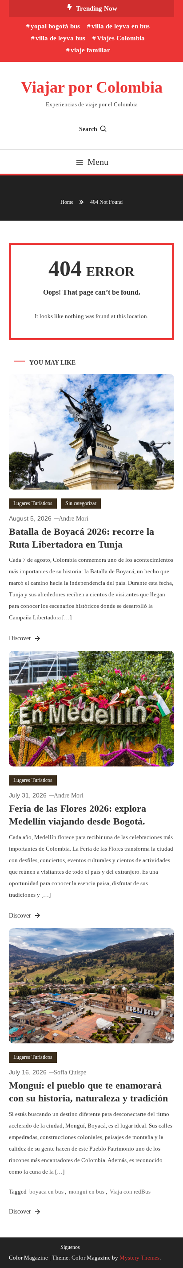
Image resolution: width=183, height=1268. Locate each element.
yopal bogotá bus (55, 26)
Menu (98, 162)
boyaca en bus (46, 1191)
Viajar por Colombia (92, 87)
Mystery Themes (139, 1257)
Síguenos (70, 1247)
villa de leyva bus (60, 38)
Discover (21, 638)
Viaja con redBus (130, 1191)
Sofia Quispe (70, 1072)
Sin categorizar (80, 503)
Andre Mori (73, 518)
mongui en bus (86, 1191)
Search (88, 129)
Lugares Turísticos (32, 503)
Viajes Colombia (121, 38)
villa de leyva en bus (121, 26)
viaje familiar (90, 50)
